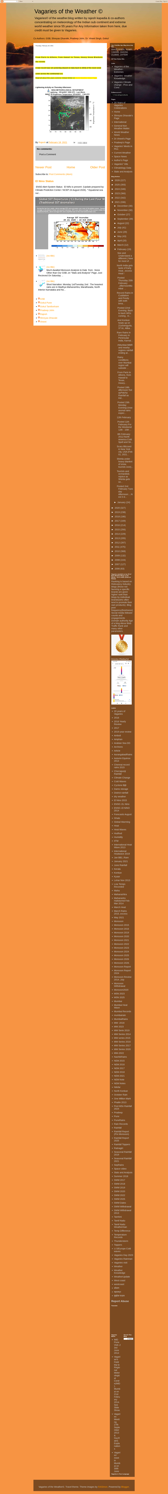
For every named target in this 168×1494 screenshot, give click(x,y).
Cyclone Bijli (120, 785)
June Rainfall (120, 865)
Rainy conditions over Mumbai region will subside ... (124, 362)
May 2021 (119, 917)
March (120, 245)
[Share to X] (82, 143)
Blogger (125, 1487)
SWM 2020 (119, 1191)
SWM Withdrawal (122, 1206)
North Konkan (121, 1091)
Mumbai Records (122, 1011)
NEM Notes (120, 1083)
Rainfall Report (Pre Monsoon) (121, 1132)
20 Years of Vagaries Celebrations (120, 105)
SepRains (119, 1165)
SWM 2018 (119, 1184)
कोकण (116, 1288)
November (122, 210)
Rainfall (118, 1127)
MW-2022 (119, 1053)
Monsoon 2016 (121, 929)
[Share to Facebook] (84, 143)
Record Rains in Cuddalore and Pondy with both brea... (125, 298)
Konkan (118, 872)
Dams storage (121, 789)
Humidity (118, 837)
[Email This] (79, 143)
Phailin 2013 (120, 1102)
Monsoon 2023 (121, 948)
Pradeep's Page (122, 142)
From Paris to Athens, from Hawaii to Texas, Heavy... (124, 377)
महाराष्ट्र (117, 1292)
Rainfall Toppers (122, 1144)
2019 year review (122, 731)
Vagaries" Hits (121, 164)
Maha (117, 890)
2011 (117, 547)
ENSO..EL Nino (121, 804)
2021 (117, 202)
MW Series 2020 (122, 1049)
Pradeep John (47, 310)
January (121, 502)
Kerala (117, 869)
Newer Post (43, 167)
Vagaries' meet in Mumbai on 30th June (117, 1462)
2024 (117, 189)
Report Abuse (120, 1301)
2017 (117, 521)
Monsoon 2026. (122, 963)
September (123, 219)
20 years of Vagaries (119, 712)
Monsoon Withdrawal (119, 984)
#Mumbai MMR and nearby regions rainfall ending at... (125, 349)
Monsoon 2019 (121, 932)
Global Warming (122, 822)
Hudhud (118, 833)
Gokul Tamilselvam (49, 306)
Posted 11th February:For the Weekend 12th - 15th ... (124, 425)
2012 (117, 542)
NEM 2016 (119, 1064)
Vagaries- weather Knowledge (123, 77)
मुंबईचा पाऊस (119, 1295)
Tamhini (118, 1217)
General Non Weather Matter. (122, 127)
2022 (117, 197)
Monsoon (118, 921)
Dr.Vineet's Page (122, 138)
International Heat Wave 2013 (123, 846)
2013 (117, 538)
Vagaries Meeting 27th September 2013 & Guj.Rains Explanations (117, 1431)
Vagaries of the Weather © (68, 11)
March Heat (120, 907)
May (119, 236)
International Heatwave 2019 (122, 852)
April (119, 240)
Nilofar (117, 1087)
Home (71, 167)
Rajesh (43, 314)
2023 (117, 193)
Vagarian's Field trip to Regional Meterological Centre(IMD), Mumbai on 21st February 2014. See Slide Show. (117, 1383)
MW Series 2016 (122, 1041)
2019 (117, 512)
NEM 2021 (119, 1076)
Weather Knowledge (119, 1271)
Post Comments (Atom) (60, 174)
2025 (117, 184)
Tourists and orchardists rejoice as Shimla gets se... (123, 476)
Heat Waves (120, 829)
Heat (116, 825)
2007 (117, 564)
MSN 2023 (119, 993)
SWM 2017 (119, 1180)
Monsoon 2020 (121, 936)
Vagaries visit (120, 1262)
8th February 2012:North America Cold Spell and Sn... (125, 438)
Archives (118, 747)
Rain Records (121, 1124)
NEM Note (119, 1079)
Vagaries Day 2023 (123, 1255)
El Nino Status (44, 181)
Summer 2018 (121, 1176)
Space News (120, 156)
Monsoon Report (122, 966)
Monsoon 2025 (121, 955)
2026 (117, 180)
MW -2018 (119, 1023)
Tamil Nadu (119, 1220)
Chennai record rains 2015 (122, 766)
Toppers (118, 1245)
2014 (117, 534)
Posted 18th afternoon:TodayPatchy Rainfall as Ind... (124, 392)
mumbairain (120, 1015)
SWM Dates (120, 1203)
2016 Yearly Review (120, 722)
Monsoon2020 (121, 990)
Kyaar (117, 876)
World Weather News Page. (86, 78)
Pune (116, 1116)
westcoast (119, 1284)
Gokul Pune (46, 302)
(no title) (50, 256)
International (120, 122)
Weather (118, 1266)
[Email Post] (74, 142)
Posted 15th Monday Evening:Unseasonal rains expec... (124, 407)
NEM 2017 (119, 1068)
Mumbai (118, 1001)
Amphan (118, 739)
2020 (117, 508)
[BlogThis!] (81, 143)
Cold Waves (120, 781)
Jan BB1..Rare (121, 857)
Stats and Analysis (123, 171)
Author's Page (121, 160)
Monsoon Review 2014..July (122, 978)
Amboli (117, 735)
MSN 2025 (119, 997)
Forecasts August (123, 814)
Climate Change (122, 777)
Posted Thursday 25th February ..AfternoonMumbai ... (125, 283)
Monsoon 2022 (121, 944)
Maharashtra (120, 894)
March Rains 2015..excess (120, 912)
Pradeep (118, 1112)
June (120, 232)
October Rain (120, 1094)
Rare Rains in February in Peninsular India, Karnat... (125, 336)
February (122, 249)
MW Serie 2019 (122, 1030)
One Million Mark (122, 1098)
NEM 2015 (119, 1060)
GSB (42, 299)
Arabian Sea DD (122, 743)
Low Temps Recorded (119, 885)
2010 (117, 551)
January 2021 (121, 861)
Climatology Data (122, 168)
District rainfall (121, 792)
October (121, 214)
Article (117, 750)
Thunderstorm (121, 1241)
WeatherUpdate (122, 1276)
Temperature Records (120, 1236)
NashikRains (120, 1057)
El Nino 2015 (120, 800)
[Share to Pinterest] (86, 143)
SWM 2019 (119, 1187)
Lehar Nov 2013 (122, 880)
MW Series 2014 (122, 1034)
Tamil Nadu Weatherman (120, 1225)
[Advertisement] (123, 1321)
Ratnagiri (118, 1148)
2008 (117, 560)
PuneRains (119, 1120)
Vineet (43, 321)
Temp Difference (122, 1231)
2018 (117, 516)
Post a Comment (47, 154)
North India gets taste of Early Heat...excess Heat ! (125, 269)
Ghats (117, 818)
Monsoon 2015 (121, 925)
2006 (117, 568)
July (119, 227)
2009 (117, 555)
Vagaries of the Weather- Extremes (121, 69)
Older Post (97, 167)
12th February (124, 417)
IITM (116, 841)
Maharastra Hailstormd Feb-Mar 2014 (122, 901)
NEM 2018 (119, 1072)
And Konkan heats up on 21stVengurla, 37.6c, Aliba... (124, 324)
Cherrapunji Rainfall (120, 772)
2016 (117, 525)
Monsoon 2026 (121, 959)
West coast (119, 1280)
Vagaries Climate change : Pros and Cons (123, 85)
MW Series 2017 (122, 1045)
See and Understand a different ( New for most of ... (125, 257)
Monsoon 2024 (121, 951)
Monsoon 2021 (121, 940)
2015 (117, 529)
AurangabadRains (123, 754)
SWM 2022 (119, 1195)
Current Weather (122, 152)
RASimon (103, 1487)
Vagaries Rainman (123, 1259)
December (122, 206)
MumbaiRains (121, 1019)
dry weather (120, 796)
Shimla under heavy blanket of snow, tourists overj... (125, 463)
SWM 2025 (119, 1199)
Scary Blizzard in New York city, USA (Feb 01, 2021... (124, 450)
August (121, 223)
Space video (120, 1168)
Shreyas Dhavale (48, 318)
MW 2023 (119, 1026)
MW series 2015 (122, 1038)
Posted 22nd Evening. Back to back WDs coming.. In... (125, 312)
